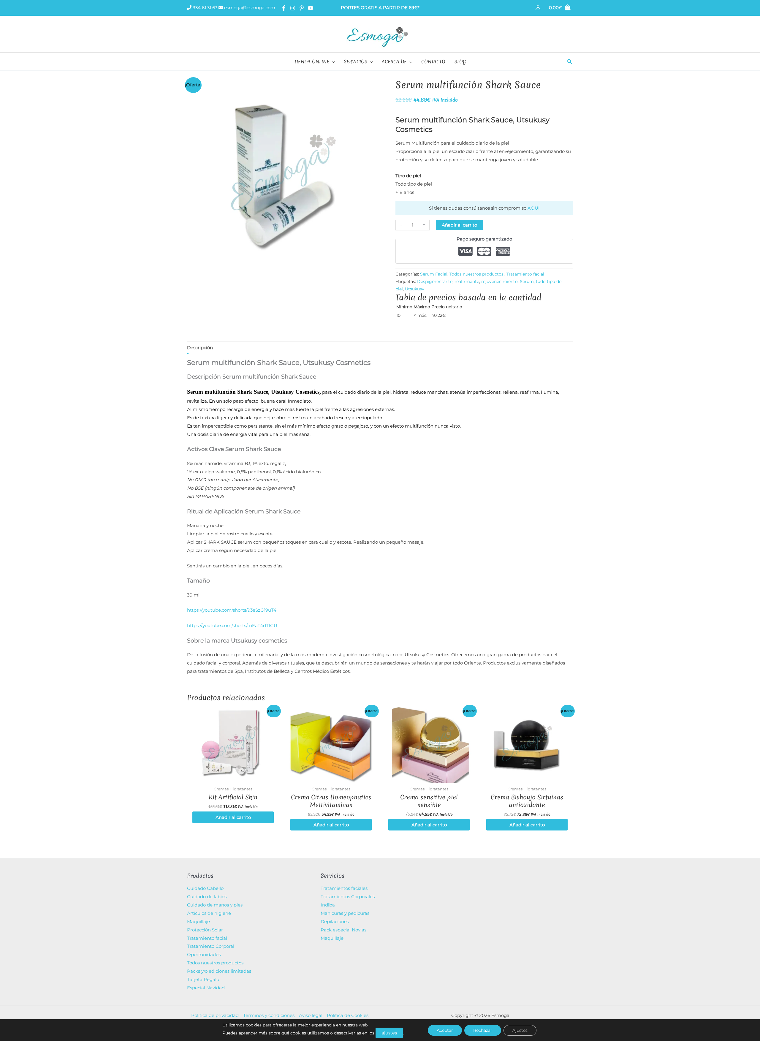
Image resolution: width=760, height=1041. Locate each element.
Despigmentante (434, 281)
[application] (332, 61)
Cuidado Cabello (205, 888)
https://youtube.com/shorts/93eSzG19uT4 (231, 610)
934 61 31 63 (204, 7)
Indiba (328, 905)
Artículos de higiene (209, 913)
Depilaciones (335, 921)
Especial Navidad (206, 988)
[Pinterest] (301, 8)
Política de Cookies (347, 1015)
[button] (569, 61)
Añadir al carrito (459, 225)
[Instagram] (292, 8)
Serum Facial (433, 274)
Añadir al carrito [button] (233, 817)
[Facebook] (283, 8)
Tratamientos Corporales (348, 896)
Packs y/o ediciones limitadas (219, 971)
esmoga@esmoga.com (249, 7)
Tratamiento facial (525, 274)
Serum (527, 281)
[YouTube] (310, 8)
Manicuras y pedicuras (345, 913)
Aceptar (445, 1030)
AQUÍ (534, 208)
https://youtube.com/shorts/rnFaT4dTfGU (232, 625)
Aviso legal (310, 1015)
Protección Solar (205, 930)
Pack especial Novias (343, 930)
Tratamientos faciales (344, 888)
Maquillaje (198, 921)
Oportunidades (204, 954)
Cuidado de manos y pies (215, 905)
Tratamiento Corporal (210, 946)
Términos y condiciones (268, 1015)
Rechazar (482, 1030)
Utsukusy (414, 289)
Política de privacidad (215, 1015)
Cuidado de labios (207, 896)
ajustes (389, 1033)
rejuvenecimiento (499, 281)
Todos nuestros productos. (476, 274)
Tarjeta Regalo (203, 979)
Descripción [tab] (200, 347)
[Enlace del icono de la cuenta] (538, 7)
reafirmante (467, 281)
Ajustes (520, 1030)
